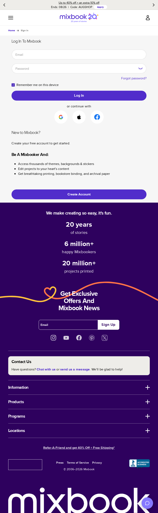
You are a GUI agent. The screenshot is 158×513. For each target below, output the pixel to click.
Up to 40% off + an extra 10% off (79, 3)
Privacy (97, 462)
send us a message (75, 369)
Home (11, 30)
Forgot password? (133, 78)
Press (60, 462)
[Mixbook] (79, 17)
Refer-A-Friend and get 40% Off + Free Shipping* (79, 447)
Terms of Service (78, 462)
